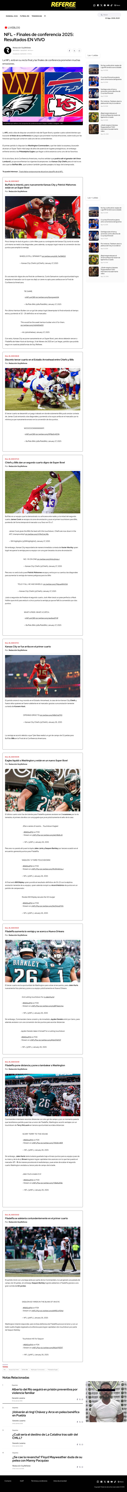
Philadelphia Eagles (53, 1369)
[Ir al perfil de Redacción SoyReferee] (7, 50)
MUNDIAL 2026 (12, 16)
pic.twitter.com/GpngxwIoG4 (47, 297)
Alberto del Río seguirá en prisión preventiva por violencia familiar (45, 1391)
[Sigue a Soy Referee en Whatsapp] (94, 5)
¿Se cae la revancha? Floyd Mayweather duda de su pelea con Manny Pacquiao (47, 1458)
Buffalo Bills (25, 1369)
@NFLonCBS (30, 297)
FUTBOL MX (24, 16)
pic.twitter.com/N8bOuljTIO (51, 715)
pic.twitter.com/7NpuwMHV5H (55, 584)
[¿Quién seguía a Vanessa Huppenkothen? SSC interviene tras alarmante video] (94, 129)
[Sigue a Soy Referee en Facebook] (98, 5)
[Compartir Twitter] (74, 50)
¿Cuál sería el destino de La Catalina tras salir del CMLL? (45, 1436)
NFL (5, 1369)
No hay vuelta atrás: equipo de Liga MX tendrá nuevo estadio (111, 66)
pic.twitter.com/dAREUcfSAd (51, 1311)
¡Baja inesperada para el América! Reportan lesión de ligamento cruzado (110, 115)
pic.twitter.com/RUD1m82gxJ (52, 869)
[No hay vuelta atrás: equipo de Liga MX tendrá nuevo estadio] (94, 69)
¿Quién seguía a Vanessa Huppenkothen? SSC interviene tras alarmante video (109, 128)
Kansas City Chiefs (14, 1369)
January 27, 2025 (51, 263)
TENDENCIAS (37, 16)
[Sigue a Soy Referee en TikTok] (112, 5)
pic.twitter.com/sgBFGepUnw (52, 1006)
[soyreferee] (63, 5)
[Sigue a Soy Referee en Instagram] (105, 5)
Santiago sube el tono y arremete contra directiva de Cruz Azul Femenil (110, 91)
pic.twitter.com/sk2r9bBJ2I (52, 835)
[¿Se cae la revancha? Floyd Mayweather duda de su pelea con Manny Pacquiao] (106, 1468)
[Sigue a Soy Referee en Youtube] (108, 5)
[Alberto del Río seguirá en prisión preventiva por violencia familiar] (106, 1401)
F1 (45, 16)
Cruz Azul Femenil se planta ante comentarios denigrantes (111, 78)
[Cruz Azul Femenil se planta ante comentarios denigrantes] (94, 81)
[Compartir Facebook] (69, 50)
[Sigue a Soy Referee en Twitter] (101, 5)
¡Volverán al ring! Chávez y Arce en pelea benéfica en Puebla (45, 1413)
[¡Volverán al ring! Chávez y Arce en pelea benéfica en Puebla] (106, 1423)
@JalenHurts (49, 997)
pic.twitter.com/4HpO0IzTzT (50, 1040)
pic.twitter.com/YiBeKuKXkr (52, 1183)
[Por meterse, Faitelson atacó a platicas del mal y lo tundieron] (94, 105)
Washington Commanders (38, 1369)
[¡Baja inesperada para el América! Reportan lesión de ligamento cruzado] (94, 117)
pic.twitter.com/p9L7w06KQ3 (54, 256)
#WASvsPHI (28, 832)
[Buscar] (102, 15)
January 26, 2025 (55, 722)
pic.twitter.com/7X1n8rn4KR (52, 1143)
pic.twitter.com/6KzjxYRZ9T (52, 1347)
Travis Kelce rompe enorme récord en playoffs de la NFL (41, 171)
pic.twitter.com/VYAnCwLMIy (37, 534)
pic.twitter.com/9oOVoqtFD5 (51, 906)
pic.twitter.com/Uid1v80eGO (32, 325)
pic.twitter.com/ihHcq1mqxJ (48, 559)
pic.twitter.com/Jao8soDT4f (47, 618)
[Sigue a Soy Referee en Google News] (117, 5)
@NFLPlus (36, 835)
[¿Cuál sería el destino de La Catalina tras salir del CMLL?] (106, 1446)
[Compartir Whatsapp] (79, 50)
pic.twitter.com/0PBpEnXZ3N (47, 434)
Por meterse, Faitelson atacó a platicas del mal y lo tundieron (111, 102)
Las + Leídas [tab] (93, 55)
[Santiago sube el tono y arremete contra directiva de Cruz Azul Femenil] (94, 93)
